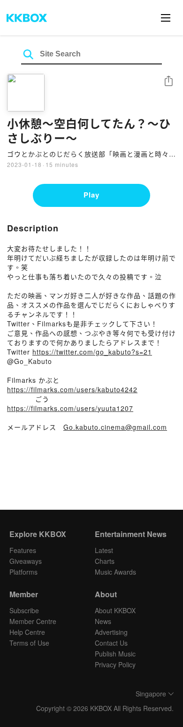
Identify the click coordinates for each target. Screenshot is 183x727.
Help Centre (27, 632)
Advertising (111, 632)
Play (91, 195)
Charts (104, 561)
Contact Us (111, 643)
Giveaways (25, 561)
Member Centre (32, 621)
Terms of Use (29, 643)
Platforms (23, 572)
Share (168, 81)
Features (22, 550)
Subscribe (24, 610)
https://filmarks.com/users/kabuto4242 (72, 389)
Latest (104, 550)
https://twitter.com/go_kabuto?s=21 (92, 351)
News (103, 621)
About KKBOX (115, 610)
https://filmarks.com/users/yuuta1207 (70, 408)
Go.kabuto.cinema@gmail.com (115, 427)
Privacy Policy (115, 664)
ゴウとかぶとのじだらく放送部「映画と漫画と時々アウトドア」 (91, 153)
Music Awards (115, 572)
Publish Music (115, 653)
